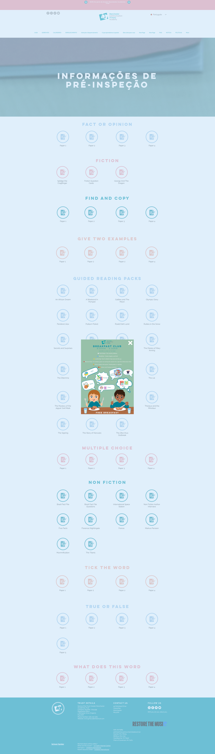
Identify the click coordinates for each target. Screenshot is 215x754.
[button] (130, 343)
